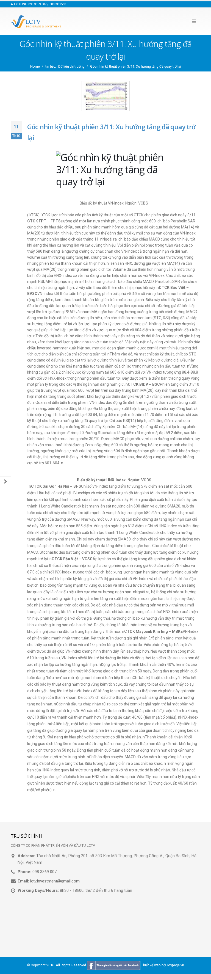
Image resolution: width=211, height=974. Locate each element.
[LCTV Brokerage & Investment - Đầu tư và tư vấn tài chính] (37, 21)
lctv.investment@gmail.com (55, 881)
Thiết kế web (151, 965)
